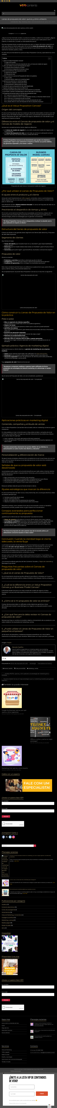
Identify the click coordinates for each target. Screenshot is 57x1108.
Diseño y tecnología (7, 1057)
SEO (3, 928)
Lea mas (16, 861)
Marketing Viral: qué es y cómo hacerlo (15, 768)
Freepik (9, 642)
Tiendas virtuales (6, 1061)
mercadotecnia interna (45, 663)
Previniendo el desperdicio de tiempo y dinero (17, 69)
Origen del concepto (11, 62)
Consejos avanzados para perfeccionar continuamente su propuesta (22, 89)
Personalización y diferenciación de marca (16, 84)
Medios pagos (6, 923)
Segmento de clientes (11, 72)
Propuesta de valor (10, 74)
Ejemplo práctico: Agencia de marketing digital (17, 79)
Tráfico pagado (5, 1052)
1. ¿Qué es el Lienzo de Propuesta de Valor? (17, 95)
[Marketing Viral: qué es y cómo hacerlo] (12, 746)
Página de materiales (45, 561)
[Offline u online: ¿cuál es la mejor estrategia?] (40, 717)
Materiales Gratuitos (7, 1030)
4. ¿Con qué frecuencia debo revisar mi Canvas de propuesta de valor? (24, 100)
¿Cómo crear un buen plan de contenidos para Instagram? (23, 879)
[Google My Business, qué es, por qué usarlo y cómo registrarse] (12, 688)
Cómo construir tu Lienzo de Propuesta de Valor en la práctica (20, 76)
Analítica (4, 904)
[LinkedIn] (5, 658)
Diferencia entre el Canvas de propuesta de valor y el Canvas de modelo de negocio (26, 64)
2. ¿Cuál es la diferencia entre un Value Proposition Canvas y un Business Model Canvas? (28, 96)
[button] (28, 1073)
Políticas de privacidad (16, 1071)
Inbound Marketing (7, 1049)
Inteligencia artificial (8, 917)
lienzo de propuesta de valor (19, 663)
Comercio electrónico (8, 907)
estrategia (33, 663)
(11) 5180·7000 (39, 1050)
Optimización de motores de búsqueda (12, 1059)
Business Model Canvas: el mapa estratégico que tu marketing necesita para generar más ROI (28, 679)
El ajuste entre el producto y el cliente (15, 67)
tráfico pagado (26, 198)
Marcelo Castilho (8, 668)
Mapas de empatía (10, 519)
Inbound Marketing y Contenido (11, 915)
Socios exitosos (6, 1032)
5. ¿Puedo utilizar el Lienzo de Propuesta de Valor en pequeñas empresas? (24, 101)
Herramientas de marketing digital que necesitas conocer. (23, 889)
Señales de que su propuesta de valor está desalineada (18, 86)
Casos (3, 1025)
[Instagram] (3, 658)
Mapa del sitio (5, 1028)
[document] (28, 1090)
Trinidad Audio (17, 33)
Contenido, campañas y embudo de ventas (16, 82)
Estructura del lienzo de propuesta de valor (15, 71)
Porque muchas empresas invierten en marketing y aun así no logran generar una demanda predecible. (43, 1024)
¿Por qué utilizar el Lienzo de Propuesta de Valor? (17, 65)
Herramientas (6, 912)
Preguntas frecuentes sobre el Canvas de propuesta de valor (20, 93)
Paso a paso (9, 77)
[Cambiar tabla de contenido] (48, 58)
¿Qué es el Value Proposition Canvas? (13, 60)
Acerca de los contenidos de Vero (10, 1023)
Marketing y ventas (33, 668)
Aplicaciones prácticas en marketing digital (15, 81)
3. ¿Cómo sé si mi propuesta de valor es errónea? (18, 98)
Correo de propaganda (8, 909)
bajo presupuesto (42, 353)
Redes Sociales (6, 925)
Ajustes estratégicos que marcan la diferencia (15, 88)
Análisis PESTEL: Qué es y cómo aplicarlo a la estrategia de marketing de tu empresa (25, 674)
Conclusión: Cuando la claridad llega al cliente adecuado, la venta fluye (22, 91)
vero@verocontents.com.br (47, 1052)
